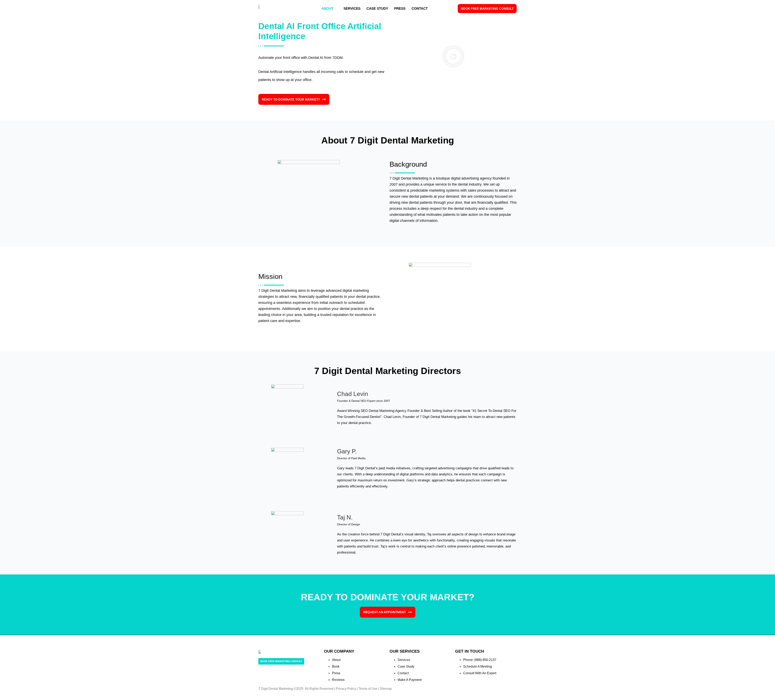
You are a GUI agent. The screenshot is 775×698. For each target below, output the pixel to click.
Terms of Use (368, 688)
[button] (453, 57)
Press (399, 8)
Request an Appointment (384, 612)
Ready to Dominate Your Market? (291, 99)
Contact (420, 8)
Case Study (377, 8)
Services (352, 8)
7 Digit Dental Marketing (275, 688)
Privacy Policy (346, 688)
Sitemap (386, 688)
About (327, 8)
